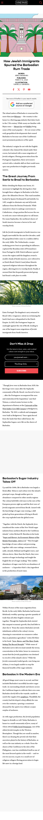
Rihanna (17, 116)
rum (18, 120)
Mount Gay (18, 126)
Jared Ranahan (21, 75)
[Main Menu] (2, 2)
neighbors (24, 697)
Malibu (29, 126)
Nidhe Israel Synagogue (22, 727)
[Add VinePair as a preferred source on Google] (21, 104)
